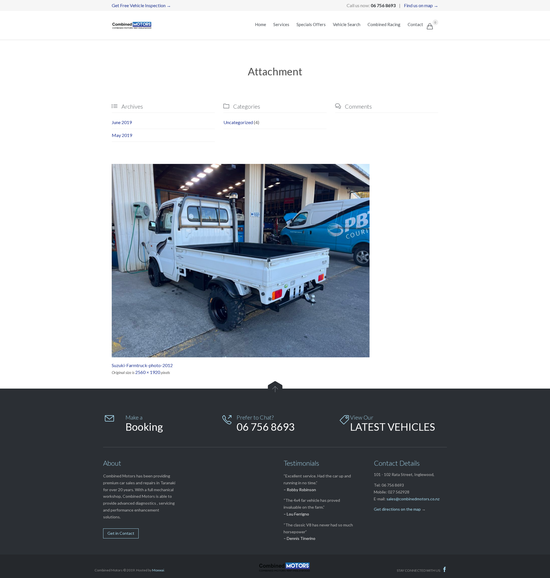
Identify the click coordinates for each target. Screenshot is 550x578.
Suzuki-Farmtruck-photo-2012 (142, 365)
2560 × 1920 (147, 372)
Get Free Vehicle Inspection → (141, 5)
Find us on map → (421, 5)
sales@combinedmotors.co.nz (412, 498)
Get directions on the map (397, 509)
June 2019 (122, 122)
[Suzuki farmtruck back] (275, 260)
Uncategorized (238, 122)
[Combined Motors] (132, 25)
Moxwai (158, 570)
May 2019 (122, 135)
